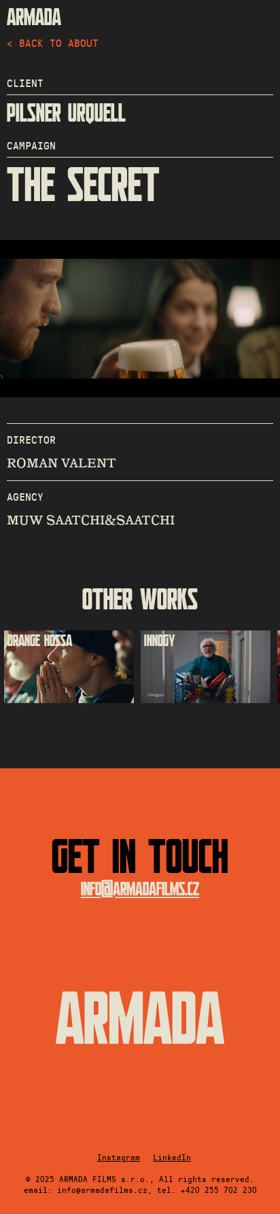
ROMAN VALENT (61, 463)
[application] (140, 318)
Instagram (118, 1156)
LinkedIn (172, 1156)
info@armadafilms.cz (140, 889)
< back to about (53, 42)
